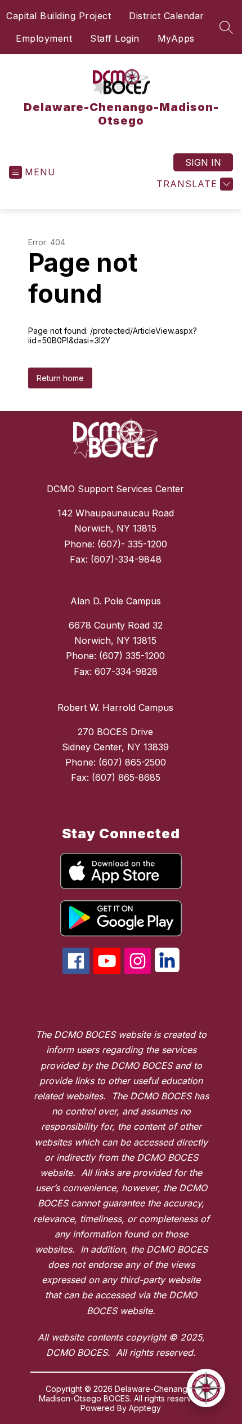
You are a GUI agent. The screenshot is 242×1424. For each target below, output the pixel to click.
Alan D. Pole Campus (115, 601)
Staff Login (115, 38)
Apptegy (145, 1408)
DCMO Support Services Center (115, 488)
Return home (60, 378)
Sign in (203, 162)
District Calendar (166, 15)
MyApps (176, 38)
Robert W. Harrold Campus (115, 707)
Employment (44, 38)
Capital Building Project (58, 15)
